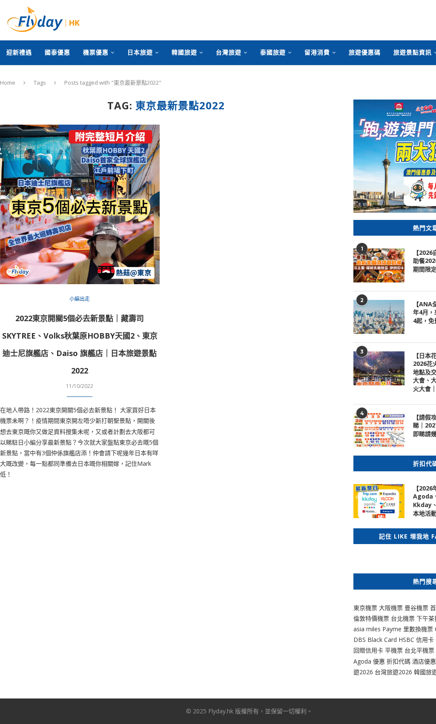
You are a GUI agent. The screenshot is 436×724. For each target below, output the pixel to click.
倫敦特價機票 (371, 618)
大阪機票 (391, 608)
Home (7, 82)
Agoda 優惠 (370, 661)
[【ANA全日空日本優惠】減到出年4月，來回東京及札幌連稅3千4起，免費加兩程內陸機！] (378, 317)
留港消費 (317, 52)
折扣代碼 (398, 661)
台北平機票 (420, 650)
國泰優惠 (57, 52)
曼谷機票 (416, 608)
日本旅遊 (140, 52)
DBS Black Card (375, 640)
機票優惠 (96, 52)
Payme (392, 629)
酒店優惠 (424, 661)
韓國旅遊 (184, 52)
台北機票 (403, 618)
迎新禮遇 (19, 52)
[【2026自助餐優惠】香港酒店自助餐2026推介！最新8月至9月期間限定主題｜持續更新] (378, 265)
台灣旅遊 (228, 52)
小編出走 (79, 299)
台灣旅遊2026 (393, 672)
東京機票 (365, 608)
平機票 (394, 650)
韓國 (420, 672)
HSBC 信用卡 (416, 640)
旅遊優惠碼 (365, 52)
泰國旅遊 (273, 52)
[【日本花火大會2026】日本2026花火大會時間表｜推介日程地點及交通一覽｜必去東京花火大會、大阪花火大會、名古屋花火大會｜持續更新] (378, 368)
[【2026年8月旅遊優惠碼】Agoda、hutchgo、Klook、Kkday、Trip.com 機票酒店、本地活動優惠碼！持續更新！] (378, 501)
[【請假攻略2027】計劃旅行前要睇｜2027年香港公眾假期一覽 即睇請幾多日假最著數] (378, 430)
